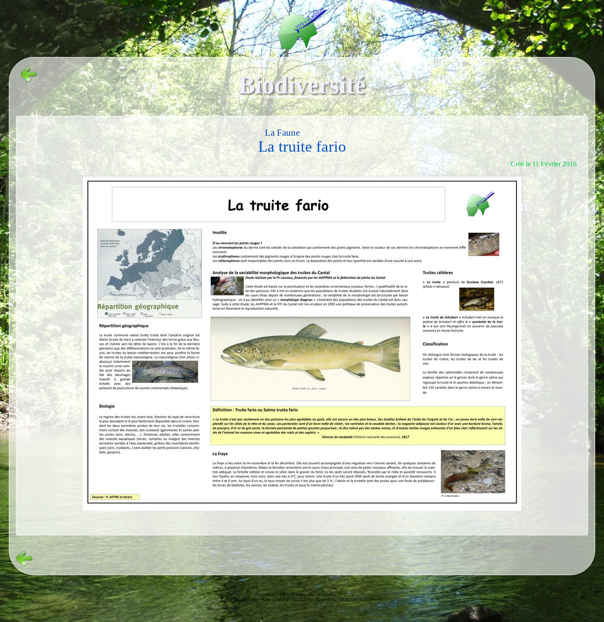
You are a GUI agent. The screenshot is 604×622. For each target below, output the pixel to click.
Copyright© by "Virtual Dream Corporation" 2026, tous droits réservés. (323, 599)
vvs (255, 599)
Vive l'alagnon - (238, 599)
